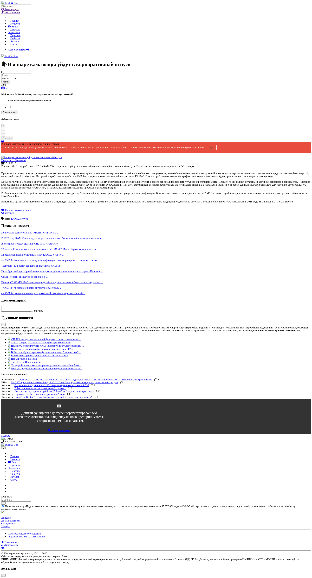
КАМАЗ (6, 435)
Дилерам (6, 517)
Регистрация (11, 9)
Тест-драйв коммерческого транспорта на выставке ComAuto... (46, 365)
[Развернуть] (3, 324)
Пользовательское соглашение (24, 533)
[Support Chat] (9, 488)
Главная (14, 20)
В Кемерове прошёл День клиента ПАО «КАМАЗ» (39, 355)
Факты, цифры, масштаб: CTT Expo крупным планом (41, 342)
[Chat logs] (9, 485)
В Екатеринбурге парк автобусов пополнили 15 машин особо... (46, 352)
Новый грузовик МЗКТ (24, 358)
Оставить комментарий (18, 210)
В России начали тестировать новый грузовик (40, 388)
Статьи (14, 44)
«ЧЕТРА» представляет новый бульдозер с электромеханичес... (46, 339)
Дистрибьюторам (10, 520)
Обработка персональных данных (26, 536)
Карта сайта (11, 545)
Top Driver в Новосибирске (26, 362)
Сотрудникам (8, 523)
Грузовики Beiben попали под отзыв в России (39, 394)
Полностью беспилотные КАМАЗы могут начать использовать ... (47, 345)
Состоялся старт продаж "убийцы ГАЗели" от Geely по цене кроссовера (54, 391)
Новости (15, 23)
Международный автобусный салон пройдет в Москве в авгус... (46, 368)
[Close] (59, 406)
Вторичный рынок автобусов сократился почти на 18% (41, 349)
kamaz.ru (9, 213)
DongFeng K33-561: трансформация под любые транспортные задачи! (53, 397)
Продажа (15, 29)
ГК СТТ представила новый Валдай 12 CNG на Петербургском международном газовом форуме (64, 382)
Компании (14, 32)
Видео (14, 26)
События (15, 38)
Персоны (15, 35)
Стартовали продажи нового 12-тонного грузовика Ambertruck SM (51, 385)
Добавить (7, 138)
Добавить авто (10, 112)
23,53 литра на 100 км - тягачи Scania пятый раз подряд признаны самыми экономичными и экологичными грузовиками (85, 379)
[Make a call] (9, 491)
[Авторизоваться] (2, 141)
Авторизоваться (17, 49)
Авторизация (12, 12)
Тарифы (5, 526)
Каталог (14, 41)
